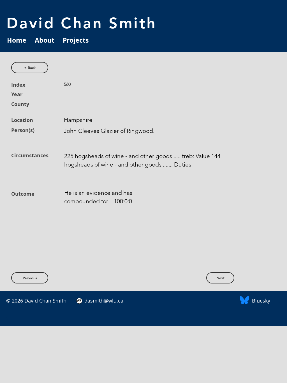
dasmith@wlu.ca (103, 300)
